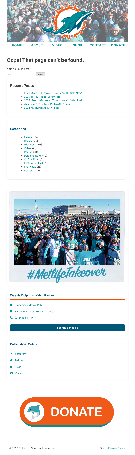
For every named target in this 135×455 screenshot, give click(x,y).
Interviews (30, 166)
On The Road (31, 159)
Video (57, 45)
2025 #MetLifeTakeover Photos (42, 96)
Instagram (20, 353)
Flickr (17, 366)
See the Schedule (67, 327)
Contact (98, 45)
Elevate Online (116, 448)
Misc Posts (30, 144)
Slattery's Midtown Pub (28, 305)
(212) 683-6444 (24, 317)
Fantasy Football (33, 163)
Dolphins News (33, 155)
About (37, 45)
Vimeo (18, 373)
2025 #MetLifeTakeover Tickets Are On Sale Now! (53, 100)
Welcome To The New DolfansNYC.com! (47, 104)
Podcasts (29, 170)
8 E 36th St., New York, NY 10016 (34, 311)
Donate (118, 45)
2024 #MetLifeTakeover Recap (42, 107)
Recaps (28, 140)
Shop (77, 45)
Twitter (18, 360)
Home (17, 45)
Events (28, 137)
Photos (28, 151)
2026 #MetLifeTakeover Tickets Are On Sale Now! (53, 93)
